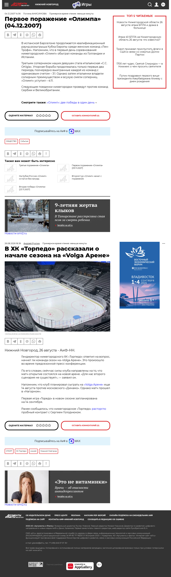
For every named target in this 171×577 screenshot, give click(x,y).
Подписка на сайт (35, 519)
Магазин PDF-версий (95, 515)
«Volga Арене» (94, 384)
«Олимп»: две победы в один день (71, 102)
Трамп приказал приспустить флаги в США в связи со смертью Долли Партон (139, 52)
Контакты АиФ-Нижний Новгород (66, 519)
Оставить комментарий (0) (85, 116)
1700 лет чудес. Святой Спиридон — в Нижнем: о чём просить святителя (140, 65)
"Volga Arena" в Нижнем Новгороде (23, 333)
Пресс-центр (60, 515)
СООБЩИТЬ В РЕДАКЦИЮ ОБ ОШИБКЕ (106, 519)
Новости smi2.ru (16, 233)
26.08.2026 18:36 (13, 243)
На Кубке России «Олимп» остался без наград (33, 177)
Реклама (75, 515)
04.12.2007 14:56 (13, 13)
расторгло (98, 408)
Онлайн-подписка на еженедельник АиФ (131, 515)
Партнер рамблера (54, 564)
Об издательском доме (38, 515)
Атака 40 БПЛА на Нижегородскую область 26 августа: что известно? (139, 38)
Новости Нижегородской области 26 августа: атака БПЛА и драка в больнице (140, 25)
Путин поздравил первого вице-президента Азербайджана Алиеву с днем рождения (139, 78)
